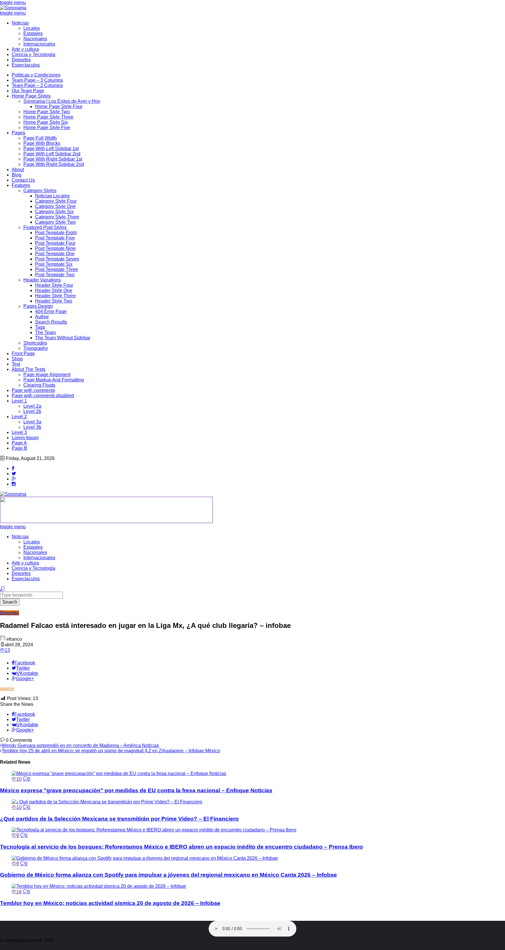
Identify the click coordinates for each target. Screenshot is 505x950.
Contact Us (23, 180)
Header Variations (42, 279)
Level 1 (19, 400)
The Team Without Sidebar (62, 337)
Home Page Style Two (46, 111)
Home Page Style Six (45, 122)
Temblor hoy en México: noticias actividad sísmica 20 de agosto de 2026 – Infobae (110, 903)
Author (42, 316)
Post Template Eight (56, 232)
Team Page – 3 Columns (37, 80)
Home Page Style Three (48, 116)
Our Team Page (28, 90)
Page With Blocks (41, 143)
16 (19, 891)
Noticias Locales (52, 195)
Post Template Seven (57, 258)
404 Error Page (51, 311)
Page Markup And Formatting (53, 379)
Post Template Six (53, 264)
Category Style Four (56, 201)
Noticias (20, 22)
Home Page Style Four (58, 106)
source (7, 688)
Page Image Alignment (46, 374)
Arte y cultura (25, 49)
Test (16, 364)
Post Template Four (55, 243)
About (18, 169)
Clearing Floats (39, 385)
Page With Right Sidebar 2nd (53, 164)
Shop (17, 358)
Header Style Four (54, 285)
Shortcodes (35, 343)
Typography (35, 348)
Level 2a (32, 406)
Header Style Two (53, 300)
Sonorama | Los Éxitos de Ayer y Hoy (61, 101)
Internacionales (39, 43)
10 (19, 779)
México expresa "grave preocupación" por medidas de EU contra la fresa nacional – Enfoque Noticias (136, 790)
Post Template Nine (55, 248)
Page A (19, 442)
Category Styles (39, 190)
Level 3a (32, 421)
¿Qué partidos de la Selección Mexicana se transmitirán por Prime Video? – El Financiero (119, 819)
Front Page (23, 353)
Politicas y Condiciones (36, 74)
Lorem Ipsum (25, 437)
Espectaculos (26, 64)
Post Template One (55, 253)
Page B (19, 448)
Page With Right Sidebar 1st (52, 159)
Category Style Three (57, 216)
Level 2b (32, 411)
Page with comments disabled (43, 395)
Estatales (33, 33)
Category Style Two (55, 222)
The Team (45, 332)
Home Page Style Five (46, 127)
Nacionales (35, 38)
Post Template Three (56, 269)
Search (9, 602)
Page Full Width (40, 138)
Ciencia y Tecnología (33, 54)
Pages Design (38, 306)
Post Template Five (55, 237)
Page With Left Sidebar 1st (51, 148)
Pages (18, 132)
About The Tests (28, 369)
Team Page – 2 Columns (37, 85)
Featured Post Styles (45, 227)
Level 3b (32, 427)
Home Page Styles (31, 95)
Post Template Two (55, 274)
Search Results (51, 321)
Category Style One (55, 206)
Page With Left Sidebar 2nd (51, 153)
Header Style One (53, 290)
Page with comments (33, 390)
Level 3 (19, 432)
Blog (16, 174)
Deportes (21, 59)
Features (21, 185)
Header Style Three (55, 295)
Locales (31, 28)
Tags (40, 327)
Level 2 (19, 416)
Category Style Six (54, 211)
